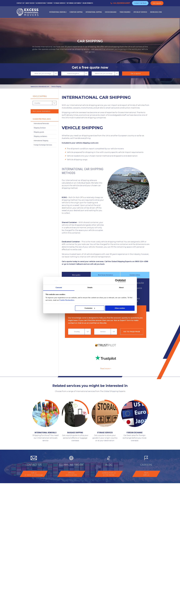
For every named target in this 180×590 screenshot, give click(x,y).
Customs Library (135, 275)
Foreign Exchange (134, 432)
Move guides (76, 275)
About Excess (30, 3)
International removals (45, 432)
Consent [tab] (59, 287)
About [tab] (121, 287)
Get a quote (157, 3)
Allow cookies (120, 308)
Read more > (105, 368)
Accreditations (41, 3)
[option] (90, 421)
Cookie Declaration (66, 300)
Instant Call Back (140, 3)
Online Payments (87, 3)
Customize (88, 308)
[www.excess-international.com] (27, 12)
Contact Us (20, 3)
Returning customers (74, 3)
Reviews (49, 3)
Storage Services (59, 3)
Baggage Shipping (75, 432)
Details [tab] (90, 287)
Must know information (105, 275)
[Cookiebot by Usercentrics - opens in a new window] (117, 280)
